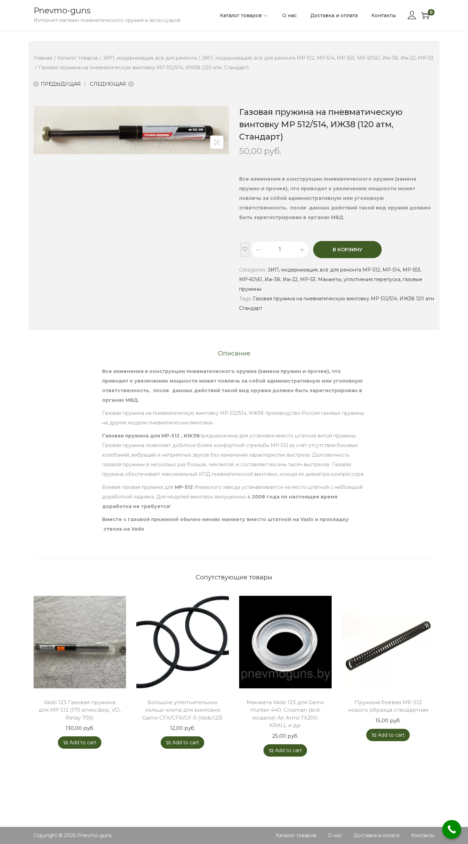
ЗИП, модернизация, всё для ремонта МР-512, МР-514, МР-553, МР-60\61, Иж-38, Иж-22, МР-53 (317, 58)
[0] (425, 15)
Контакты (422, 835)
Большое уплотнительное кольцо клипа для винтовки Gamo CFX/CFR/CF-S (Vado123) (182, 710)
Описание (234, 353)
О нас (335, 835)
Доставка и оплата (376, 835)
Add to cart (83, 742)
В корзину (347, 249)
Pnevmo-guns (62, 10)
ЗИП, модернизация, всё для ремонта (150, 58)
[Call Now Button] (451, 829)
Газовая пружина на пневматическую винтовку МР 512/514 (325, 299)
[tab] (234, 353)
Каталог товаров (78, 58)
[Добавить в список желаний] (245, 249)
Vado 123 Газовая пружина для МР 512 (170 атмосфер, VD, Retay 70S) (80, 710)
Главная (43, 58)
